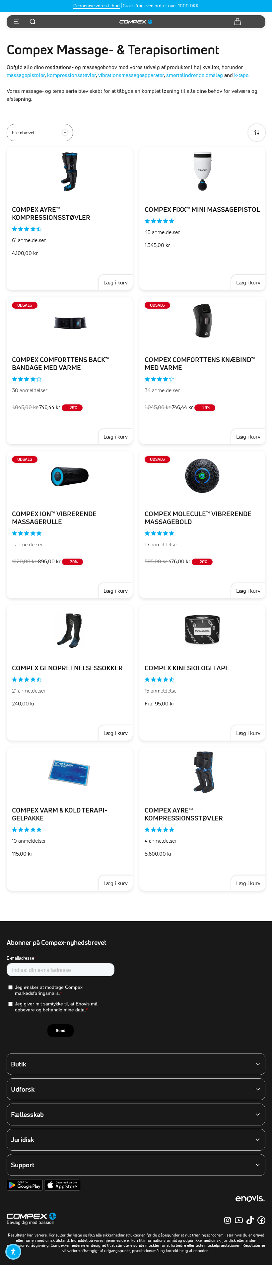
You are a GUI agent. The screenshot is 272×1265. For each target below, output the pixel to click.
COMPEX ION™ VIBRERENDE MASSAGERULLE (54, 518)
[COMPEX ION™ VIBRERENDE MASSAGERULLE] (70, 476)
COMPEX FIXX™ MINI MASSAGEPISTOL (202, 209)
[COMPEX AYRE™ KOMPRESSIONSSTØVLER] (70, 171)
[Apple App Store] (62, 1189)
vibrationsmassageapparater (131, 75)
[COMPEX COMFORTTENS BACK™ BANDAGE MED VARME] (70, 321)
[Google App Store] (25, 1189)
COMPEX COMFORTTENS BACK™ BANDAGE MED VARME (60, 364)
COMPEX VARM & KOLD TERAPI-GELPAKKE (59, 814)
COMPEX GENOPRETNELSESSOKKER (67, 668)
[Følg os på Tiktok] (250, 1220)
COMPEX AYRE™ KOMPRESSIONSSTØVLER (51, 213)
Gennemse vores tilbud (96, 6)
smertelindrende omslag (194, 75)
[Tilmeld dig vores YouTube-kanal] (239, 1220)
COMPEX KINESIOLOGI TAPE (187, 668)
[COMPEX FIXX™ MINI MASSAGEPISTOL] (202, 171)
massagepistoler (26, 75)
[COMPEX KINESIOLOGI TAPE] (202, 630)
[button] (13, 1252)
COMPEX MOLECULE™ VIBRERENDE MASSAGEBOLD (198, 518)
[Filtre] (256, 132)
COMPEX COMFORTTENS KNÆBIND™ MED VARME (200, 364)
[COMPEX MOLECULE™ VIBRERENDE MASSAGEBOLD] (202, 476)
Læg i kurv (115, 282)
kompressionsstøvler (71, 75)
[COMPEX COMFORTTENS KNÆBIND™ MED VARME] (202, 321)
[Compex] (136, 22)
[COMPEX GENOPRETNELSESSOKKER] (70, 630)
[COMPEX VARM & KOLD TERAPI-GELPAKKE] (70, 772)
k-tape (241, 75)
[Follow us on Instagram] (228, 1220)
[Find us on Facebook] (261, 1220)
